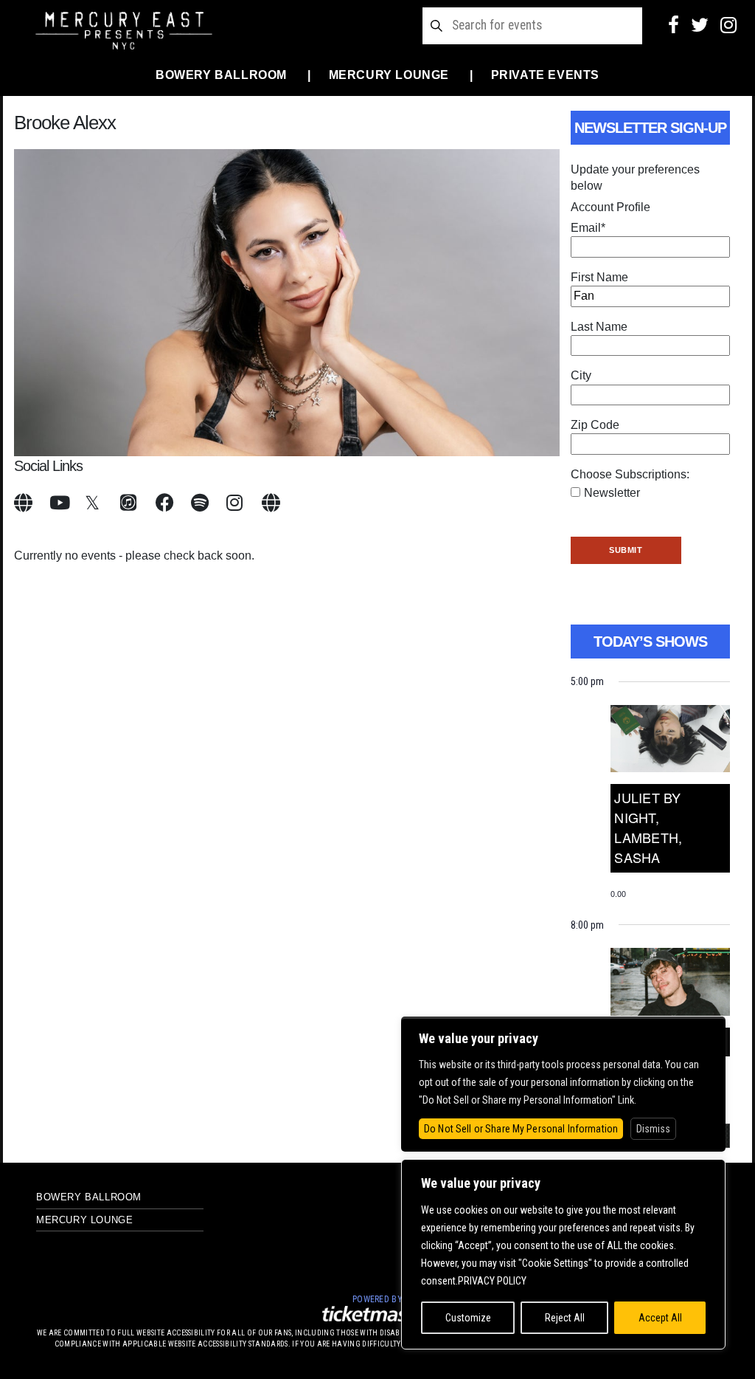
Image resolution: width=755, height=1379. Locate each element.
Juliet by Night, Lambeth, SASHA (648, 827)
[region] (563, 1254)
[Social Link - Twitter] (700, 25)
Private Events (545, 75)
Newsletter (612, 492)
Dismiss (653, 1129)
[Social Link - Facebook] (673, 25)
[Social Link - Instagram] (728, 25)
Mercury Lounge (389, 75)
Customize (468, 1318)
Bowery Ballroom (221, 75)
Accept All (660, 1318)
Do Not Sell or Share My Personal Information (521, 1129)
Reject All (565, 1318)
